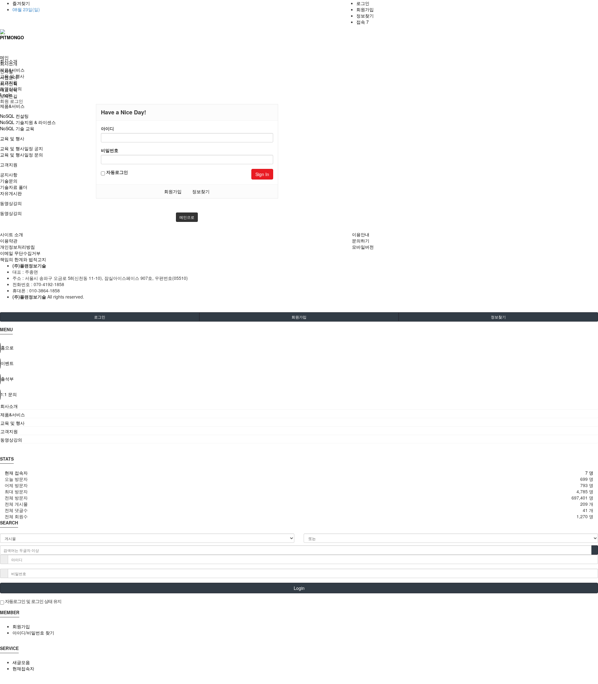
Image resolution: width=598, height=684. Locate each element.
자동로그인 (116, 172)
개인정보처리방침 (17, 247)
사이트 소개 (11, 234)
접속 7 (362, 22)
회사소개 (8, 63)
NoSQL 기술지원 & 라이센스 (28, 122)
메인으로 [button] (186, 217)
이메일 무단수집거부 (20, 253)
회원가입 (365, 9)
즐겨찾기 (21, 3)
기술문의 (8, 181)
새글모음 (21, 662)
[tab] (299, 406)
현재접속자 (23, 668)
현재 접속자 (16, 473)
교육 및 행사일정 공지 (21, 148)
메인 (4, 57)
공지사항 (8, 174)
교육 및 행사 (12, 138)
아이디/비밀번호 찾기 (33, 632)
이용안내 (360, 234)
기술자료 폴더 (13, 187)
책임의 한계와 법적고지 (23, 259)
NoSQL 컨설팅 (14, 116)
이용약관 (8, 240)
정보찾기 (365, 15)
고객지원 (8, 164)
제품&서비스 (12, 106)
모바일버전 (363, 247)
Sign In (262, 174)
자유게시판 (11, 193)
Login (299, 588)
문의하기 (360, 240)
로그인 (362, 3)
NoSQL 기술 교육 (17, 128)
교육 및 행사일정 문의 (21, 154)
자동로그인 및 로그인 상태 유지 (32, 601)
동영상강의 (11, 203)
